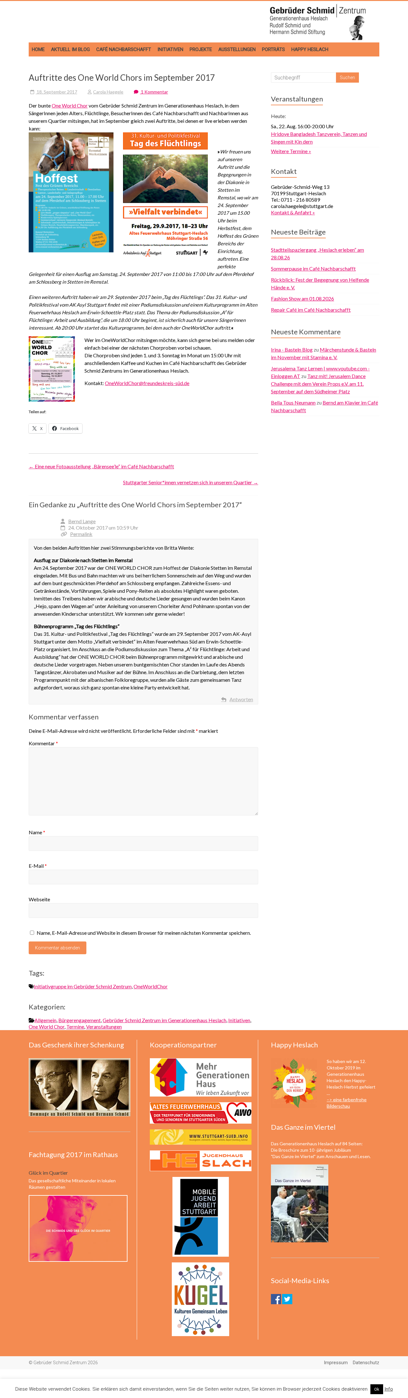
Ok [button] (376, 1389)
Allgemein (45, 1020)
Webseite (39, 899)
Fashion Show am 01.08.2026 (302, 298)
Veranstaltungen (104, 1026)
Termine (75, 1026)
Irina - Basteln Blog (292, 349)
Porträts (273, 49)
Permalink (81, 534)
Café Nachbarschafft (123, 49)
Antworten (241, 699)
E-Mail (38, 866)
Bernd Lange (82, 521)
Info (388, 1389)
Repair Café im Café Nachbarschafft (311, 310)
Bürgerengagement (79, 1020)
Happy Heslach (309, 49)
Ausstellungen (237, 49)
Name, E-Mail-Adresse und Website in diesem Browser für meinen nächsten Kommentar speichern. (144, 933)
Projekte (201, 49)
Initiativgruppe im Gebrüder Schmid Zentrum (83, 986)
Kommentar (43, 743)
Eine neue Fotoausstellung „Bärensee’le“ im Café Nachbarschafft (101, 466)
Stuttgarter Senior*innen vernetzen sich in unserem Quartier (190, 482)
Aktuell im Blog (70, 49)
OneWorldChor (151, 986)
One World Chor (70, 105)
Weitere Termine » (291, 151)
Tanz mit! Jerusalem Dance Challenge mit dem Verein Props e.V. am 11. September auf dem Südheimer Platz (318, 383)
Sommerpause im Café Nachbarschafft (313, 268)
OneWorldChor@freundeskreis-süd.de (147, 383)
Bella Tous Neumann (293, 402)
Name (37, 832)
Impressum (336, 1362)
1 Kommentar (154, 91)
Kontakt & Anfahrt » (293, 212)
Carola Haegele (108, 91)
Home (38, 49)
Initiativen (170, 49)
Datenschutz (366, 1362)
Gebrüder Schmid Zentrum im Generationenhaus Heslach (164, 1020)
